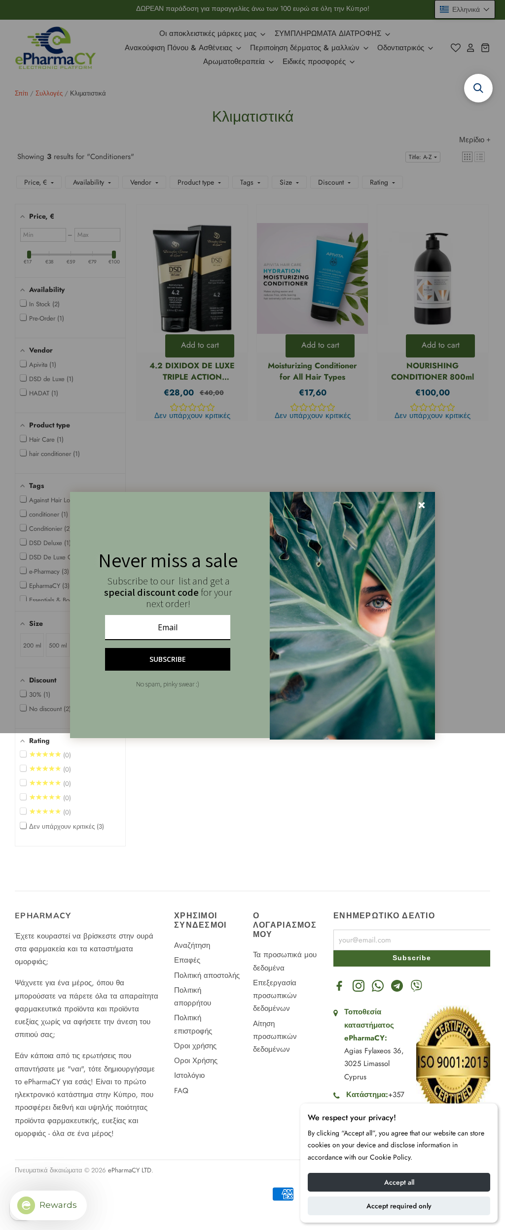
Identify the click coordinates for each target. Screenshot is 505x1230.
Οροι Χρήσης (195, 1060)
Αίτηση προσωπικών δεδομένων (275, 1036)
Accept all (399, 1182)
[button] (70, 739)
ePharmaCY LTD (129, 1170)
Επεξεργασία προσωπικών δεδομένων (275, 995)
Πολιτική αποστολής (207, 975)
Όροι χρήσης (195, 1045)
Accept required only (399, 1206)
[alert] (252, 615)
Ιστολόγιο (189, 1075)
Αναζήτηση (192, 945)
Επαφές (187, 960)
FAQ (181, 1090)
